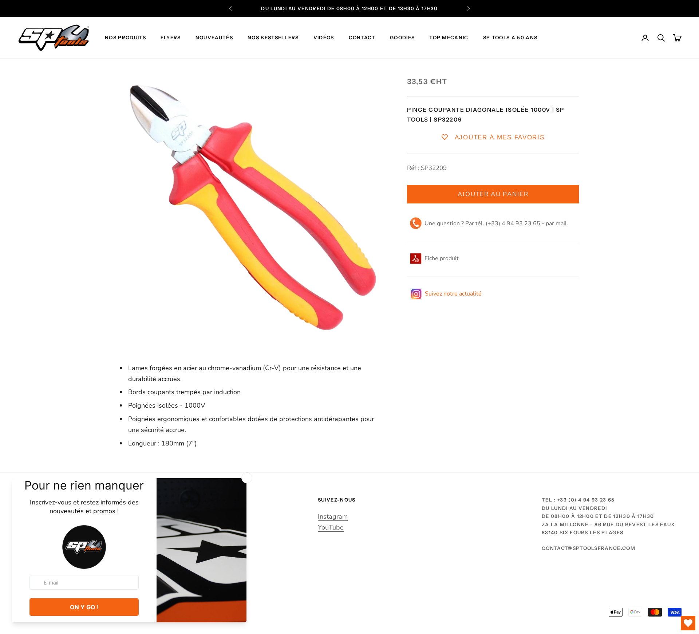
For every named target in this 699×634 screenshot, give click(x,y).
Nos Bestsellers (273, 38)
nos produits (125, 38)
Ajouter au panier (493, 194)
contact (362, 38)
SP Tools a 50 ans (510, 38)
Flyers (171, 38)
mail (561, 223)
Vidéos (323, 38)
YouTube (331, 527)
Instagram (333, 516)
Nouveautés (214, 38)
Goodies (402, 38)
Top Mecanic (449, 38)
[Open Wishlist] (688, 623)
